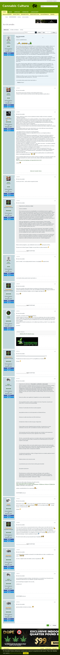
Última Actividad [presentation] (14, 29)
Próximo (54, 625)
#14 (55, 573)
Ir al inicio (55, 648)
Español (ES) (6, 648)
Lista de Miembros (45, 14)
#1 (42, 37)
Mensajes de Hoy (25, 14)
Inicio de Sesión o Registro (52, 1)
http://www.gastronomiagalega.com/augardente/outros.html (28, 160)
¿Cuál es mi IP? (34, 11)
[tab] (6, 30)
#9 (55, 351)
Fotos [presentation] (21, 29)
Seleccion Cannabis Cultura (36, 171)
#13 (55, 549)
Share (9, 53)
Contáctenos (48, 648)
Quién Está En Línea (34, 14)
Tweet (9, 55)
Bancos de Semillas (7, 14)
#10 (55, 378)
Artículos (17, 11)
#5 (55, 200)
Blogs (10, 11)
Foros (4, 12)
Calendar (52, 14)
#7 (55, 283)
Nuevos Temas (16, 14)
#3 (55, 112)
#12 (55, 522)
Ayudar (42, 648)
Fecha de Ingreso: (8, 48)
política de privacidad (15, 653)
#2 (55, 88)
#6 (55, 256)
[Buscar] (56, 6)
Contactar (25, 11)
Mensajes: (7, 51)
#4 (55, 176)
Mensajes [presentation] (6, 29)
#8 (55, 311)
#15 (55, 602)
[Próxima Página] (49, 32)
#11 (55, 498)
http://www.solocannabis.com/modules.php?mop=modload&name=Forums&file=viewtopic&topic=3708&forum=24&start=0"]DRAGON (35, 484)
